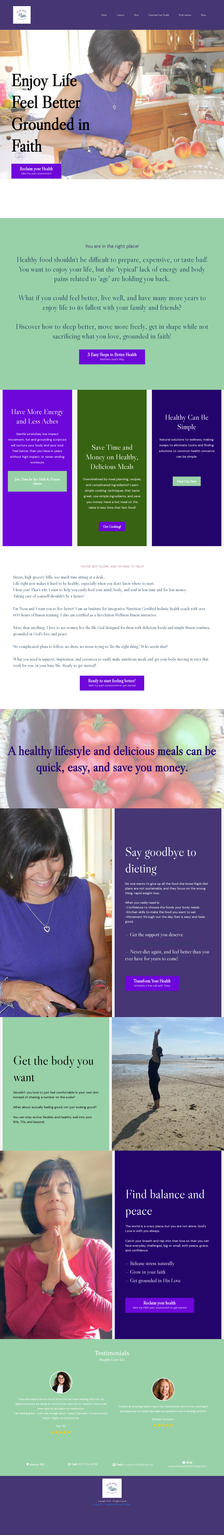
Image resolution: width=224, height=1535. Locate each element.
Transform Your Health (158, 14)
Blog (136, 14)
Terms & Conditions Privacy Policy (112, 1504)
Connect (120, 14)
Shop (203, 14)
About (104, 14)
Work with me (185, 14)
